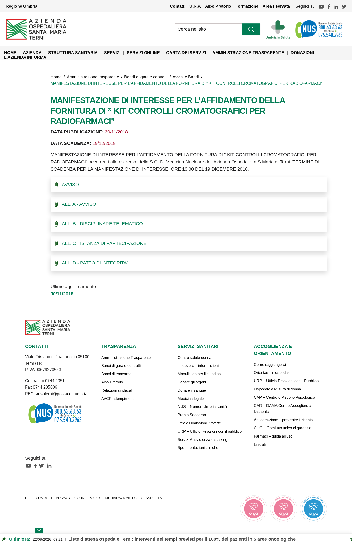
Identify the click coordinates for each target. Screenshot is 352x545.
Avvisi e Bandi (186, 76)
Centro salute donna (194, 357)
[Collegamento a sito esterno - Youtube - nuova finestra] (29, 465)
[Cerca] (251, 29)
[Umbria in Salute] (279, 29)
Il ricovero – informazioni (198, 365)
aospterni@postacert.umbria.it (63, 393)
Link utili (260, 444)
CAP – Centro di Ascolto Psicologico (284, 397)
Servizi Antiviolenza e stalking (202, 439)
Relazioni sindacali (116, 390)
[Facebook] (329, 6)
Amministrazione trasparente (93, 76)
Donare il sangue (192, 390)
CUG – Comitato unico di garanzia (282, 428)
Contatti (177, 6)
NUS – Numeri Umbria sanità (202, 406)
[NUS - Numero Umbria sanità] (319, 29)
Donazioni (302, 53)
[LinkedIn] (336, 6)
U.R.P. (195, 6)
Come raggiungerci (270, 364)
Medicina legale (191, 398)
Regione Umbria (21, 6)
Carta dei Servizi (186, 53)
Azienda (32, 53)
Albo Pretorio (218, 6)
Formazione (246, 6)
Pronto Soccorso (192, 415)
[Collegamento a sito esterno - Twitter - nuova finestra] (42, 465)
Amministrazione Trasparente (248, 53)
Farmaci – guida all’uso (273, 436)
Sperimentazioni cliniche (198, 447)
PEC (28, 498)
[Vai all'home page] (36, 28)
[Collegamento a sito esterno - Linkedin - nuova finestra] (50, 465)
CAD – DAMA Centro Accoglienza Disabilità (282, 408)
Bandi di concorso (116, 374)
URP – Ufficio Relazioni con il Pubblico (286, 381)
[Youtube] (321, 6)
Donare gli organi (192, 382)
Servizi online (143, 53)
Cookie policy (87, 498)
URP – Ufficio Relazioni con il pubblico (210, 431)
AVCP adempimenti (117, 398)
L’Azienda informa (25, 57)
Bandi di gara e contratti (145, 76)
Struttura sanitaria (73, 53)
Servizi (112, 53)
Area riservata (276, 6)
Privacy (63, 498)
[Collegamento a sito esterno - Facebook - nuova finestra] (36, 465)
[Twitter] (344, 6)
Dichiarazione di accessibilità (133, 498)
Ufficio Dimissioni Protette (199, 423)
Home (10, 53)
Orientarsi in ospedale (272, 372)
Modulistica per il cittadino (199, 374)
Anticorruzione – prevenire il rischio (283, 419)
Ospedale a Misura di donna (277, 389)
